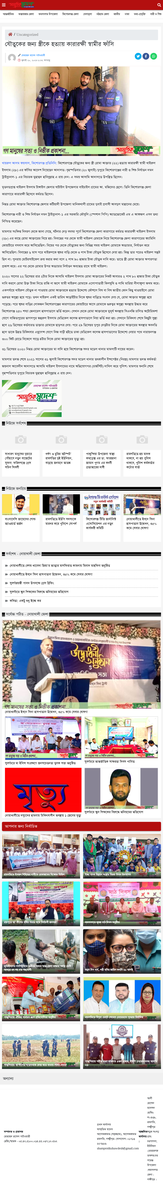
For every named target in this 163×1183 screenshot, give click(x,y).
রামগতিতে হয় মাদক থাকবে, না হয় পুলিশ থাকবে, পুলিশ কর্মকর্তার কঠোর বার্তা (140, 461)
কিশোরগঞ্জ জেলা (70, 14)
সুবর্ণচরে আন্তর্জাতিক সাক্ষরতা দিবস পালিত (109, 761)
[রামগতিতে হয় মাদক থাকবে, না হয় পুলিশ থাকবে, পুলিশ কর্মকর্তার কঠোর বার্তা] (142, 439)
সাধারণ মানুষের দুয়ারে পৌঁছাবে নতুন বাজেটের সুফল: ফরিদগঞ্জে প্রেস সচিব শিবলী (18, 461)
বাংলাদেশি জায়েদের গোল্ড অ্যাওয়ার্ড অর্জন (20, 521)
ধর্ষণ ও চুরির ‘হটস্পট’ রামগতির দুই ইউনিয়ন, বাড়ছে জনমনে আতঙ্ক (59, 458)
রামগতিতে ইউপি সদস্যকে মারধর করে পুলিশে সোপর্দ (61, 521)
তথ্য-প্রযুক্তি (140, 14)
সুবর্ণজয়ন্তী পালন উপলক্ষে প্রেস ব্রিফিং (32, 583)
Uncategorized (27, 34)
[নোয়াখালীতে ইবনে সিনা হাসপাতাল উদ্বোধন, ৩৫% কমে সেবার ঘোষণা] (142, 504)
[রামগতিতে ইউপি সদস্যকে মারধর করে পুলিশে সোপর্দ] (61, 504)
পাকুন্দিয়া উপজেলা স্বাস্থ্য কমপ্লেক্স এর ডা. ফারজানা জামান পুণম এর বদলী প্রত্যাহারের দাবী (101, 461)
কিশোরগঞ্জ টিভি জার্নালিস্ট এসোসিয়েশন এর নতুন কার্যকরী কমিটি (101, 523)
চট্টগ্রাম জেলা (103, 14)
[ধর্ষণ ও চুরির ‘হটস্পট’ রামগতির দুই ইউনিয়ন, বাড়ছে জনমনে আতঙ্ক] (61, 439)
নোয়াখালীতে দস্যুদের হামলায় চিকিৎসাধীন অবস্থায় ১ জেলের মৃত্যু (43, 815)
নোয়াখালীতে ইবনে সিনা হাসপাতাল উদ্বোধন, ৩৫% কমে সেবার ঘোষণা (141, 523)
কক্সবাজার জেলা (26, 14)
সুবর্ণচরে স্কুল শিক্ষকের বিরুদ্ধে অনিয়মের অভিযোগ (39, 592)
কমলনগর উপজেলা (48, 14)
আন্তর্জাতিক (8, 14)
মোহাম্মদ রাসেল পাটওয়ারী (33, 55)
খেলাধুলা (87, 14)
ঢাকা (127, 14)
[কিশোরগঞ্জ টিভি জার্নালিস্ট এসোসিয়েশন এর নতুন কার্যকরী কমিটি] (102, 504)
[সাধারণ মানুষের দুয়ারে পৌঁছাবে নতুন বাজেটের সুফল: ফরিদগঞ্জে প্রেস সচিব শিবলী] (21, 439)
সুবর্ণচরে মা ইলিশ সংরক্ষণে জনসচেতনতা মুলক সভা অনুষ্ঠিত (40, 763)
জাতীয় (117, 14)
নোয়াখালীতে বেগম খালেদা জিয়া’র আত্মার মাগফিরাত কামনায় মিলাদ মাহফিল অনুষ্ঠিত (60, 565)
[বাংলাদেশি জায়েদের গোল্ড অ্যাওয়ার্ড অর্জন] (21, 504)
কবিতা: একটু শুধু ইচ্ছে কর (25, 601)
